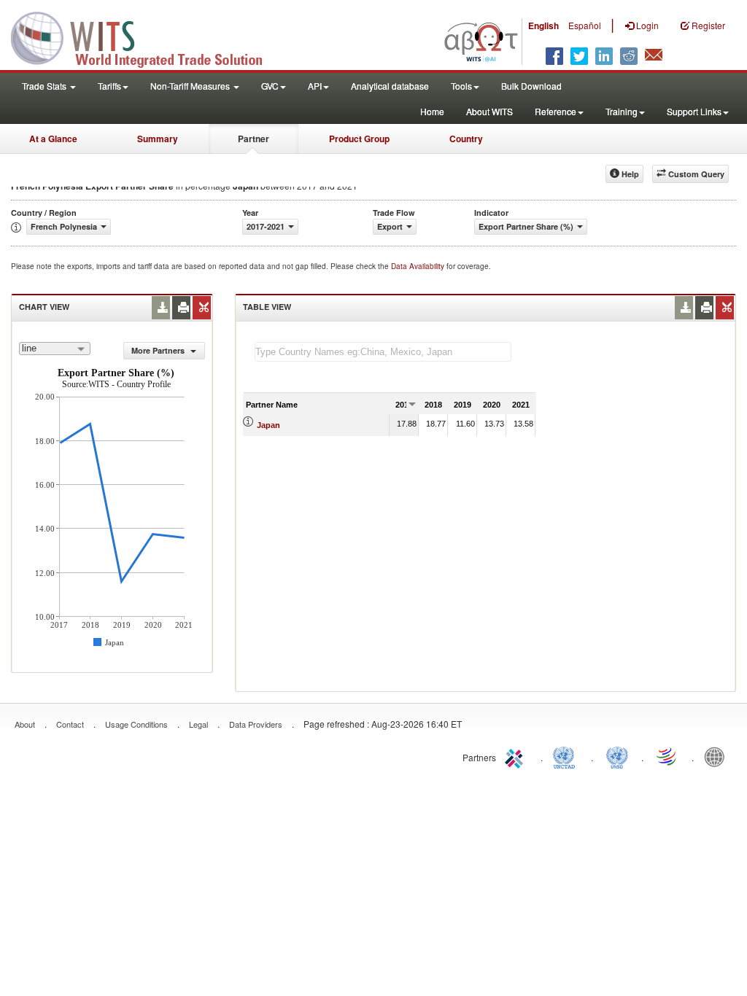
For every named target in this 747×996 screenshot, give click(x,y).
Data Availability (418, 266)
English (543, 25)
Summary (157, 138)
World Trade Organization (667, 756)
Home (432, 111)
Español (584, 25)
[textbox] (383, 352)
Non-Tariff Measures (191, 85)
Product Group (359, 138)
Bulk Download (531, 85)
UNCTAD (566, 756)
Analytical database (390, 85)
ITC (516, 756)
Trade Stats (45, 85)
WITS (146, 36)
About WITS (489, 111)
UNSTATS (617, 756)
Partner (253, 138)
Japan (268, 425)
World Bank (717, 756)
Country (466, 138)
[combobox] (54, 348)
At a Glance (53, 138)
